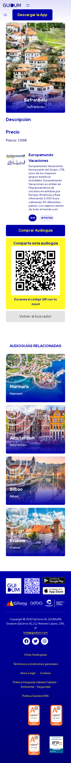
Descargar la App (32, 14)
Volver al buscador (35, 316)
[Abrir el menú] (27, 5)
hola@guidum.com (35, 632)
